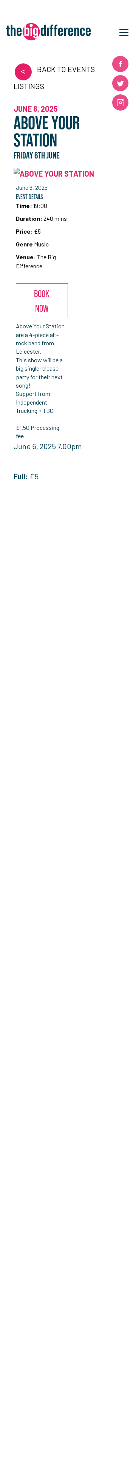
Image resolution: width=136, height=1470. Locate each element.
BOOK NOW (41, 301)
